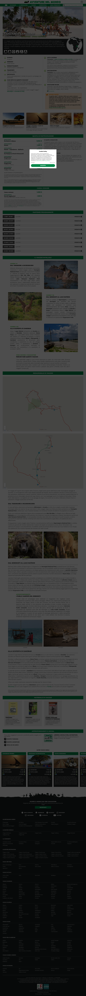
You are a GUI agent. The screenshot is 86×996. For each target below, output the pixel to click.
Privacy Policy (47, 160)
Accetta (43, 165)
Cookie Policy (39, 160)
